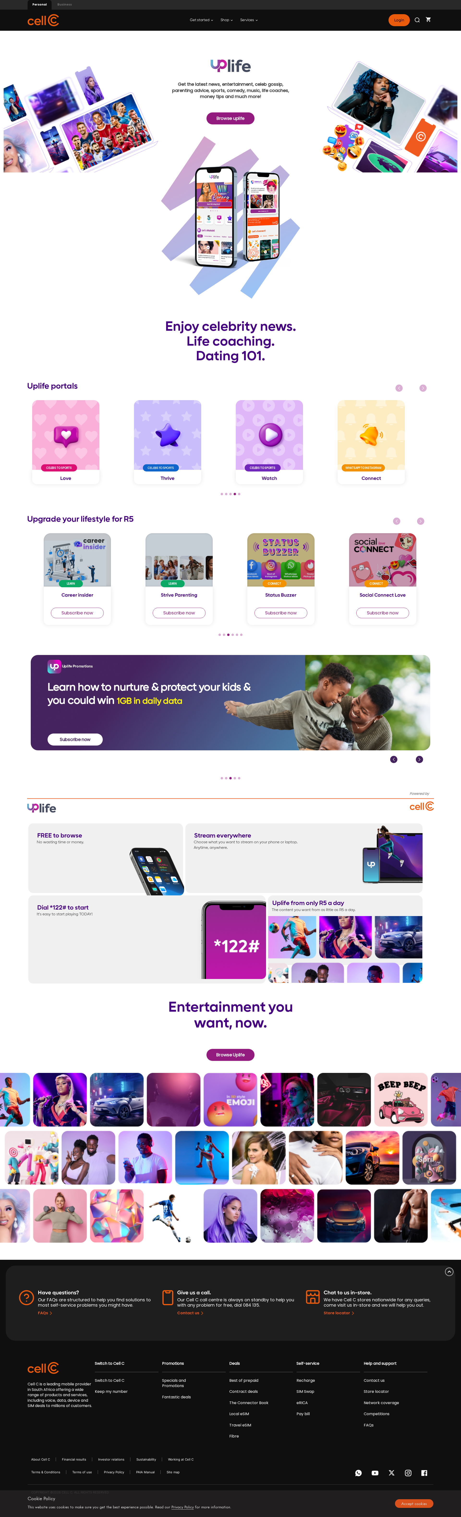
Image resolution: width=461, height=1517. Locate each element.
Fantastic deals (176, 1397)
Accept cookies (414, 1503)
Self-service (308, 1363)
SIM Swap (305, 1391)
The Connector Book (248, 1403)
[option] (78, 442)
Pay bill (303, 1414)
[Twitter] (392, 1474)
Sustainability (146, 1459)
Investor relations (111, 1459)
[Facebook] (425, 1474)
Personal (39, 4)
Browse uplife (230, 118)
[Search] (417, 20)
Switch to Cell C (109, 1363)
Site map (173, 1472)
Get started (200, 20)
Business (64, 4)
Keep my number (111, 1391)
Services (247, 20)
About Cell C (40, 1459)
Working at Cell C (181, 1459)
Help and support (380, 1363)
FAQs (43, 1313)
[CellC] (43, 20)
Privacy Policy (114, 1472)
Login (399, 20)
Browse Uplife (230, 1055)
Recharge (306, 1380)
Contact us (188, 1313)
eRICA (302, 1403)
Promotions (173, 1363)
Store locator (337, 1313)
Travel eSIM (240, 1425)
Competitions (376, 1414)
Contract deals (243, 1391)
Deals (234, 1363)
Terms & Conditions (45, 1472)
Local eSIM (239, 1414)
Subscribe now (65, 613)
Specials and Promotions (174, 1383)
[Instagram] (409, 1474)
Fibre (234, 1436)
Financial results (74, 1459)
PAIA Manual (145, 1472)
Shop (225, 20)
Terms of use (82, 1472)
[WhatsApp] (359, 1474)
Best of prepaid (243, 1380)
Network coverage (381, 1403)
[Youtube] (376, 1474)
